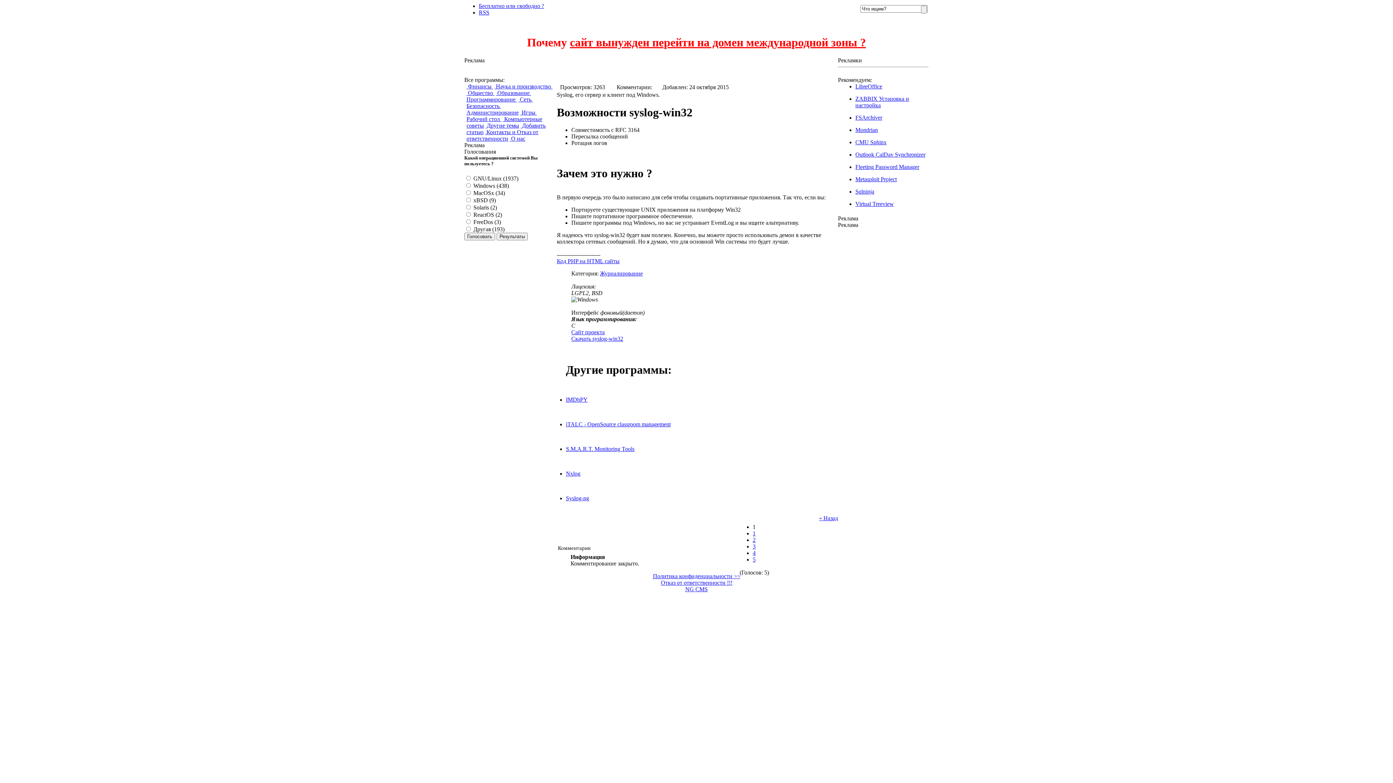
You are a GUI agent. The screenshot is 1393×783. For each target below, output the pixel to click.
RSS (484, 12)
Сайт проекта (588, 332)
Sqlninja (864, 191)
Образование (513, 93)
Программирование (492, 99)
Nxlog (573, 474)
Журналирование (621, 273)
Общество (480, 93)
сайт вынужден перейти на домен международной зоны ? (718, 42)
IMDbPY (577, 400)
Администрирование (493, 112)
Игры (528, 112)
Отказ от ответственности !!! (696, 583)
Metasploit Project (876, 179)
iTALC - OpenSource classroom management (618, 424)
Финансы (480, 86)
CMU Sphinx (871, 142)
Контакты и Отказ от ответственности (502, 135)
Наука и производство (523, 86)
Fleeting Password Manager (887, 167)
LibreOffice (868, 86)
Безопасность (484, 106)
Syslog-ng (577, 498)
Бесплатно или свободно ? (511, 6)
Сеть (525, 99)
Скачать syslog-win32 (597, 339)
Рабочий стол (484, 119)
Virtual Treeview (874, 204)
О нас (517, 139)
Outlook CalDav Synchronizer (890, 155)
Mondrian (866, 130)
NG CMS (696, 589)
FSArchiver (868, 118)
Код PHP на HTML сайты (588, 261)
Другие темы (502, 126)
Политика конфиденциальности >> (696, 576)
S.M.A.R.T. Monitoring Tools (600, 449)
